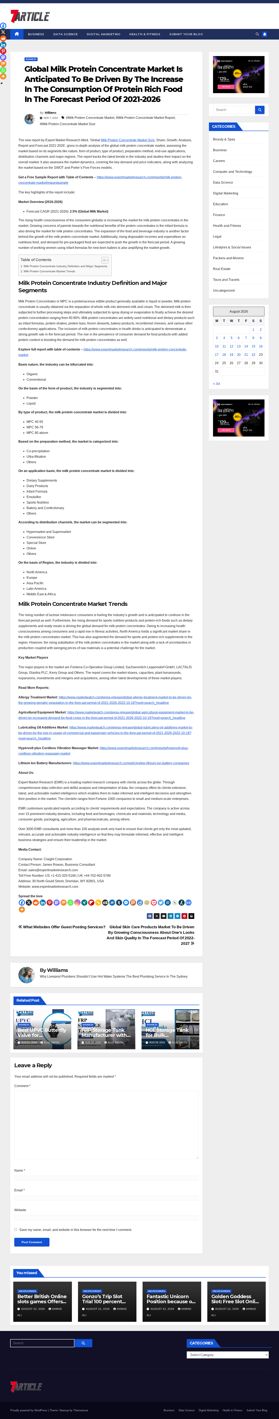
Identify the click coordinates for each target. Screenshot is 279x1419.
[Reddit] (36, 903)
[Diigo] (140, 903)
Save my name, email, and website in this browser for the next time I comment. (75, 1230)
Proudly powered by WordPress (29, 1410)
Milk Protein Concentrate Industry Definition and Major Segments (65, 266)
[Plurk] (133, 903)
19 (231, 354)
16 (261, 346)
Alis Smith (51, 1042)
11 (224, 346)
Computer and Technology (232, 171)
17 (217, 354)
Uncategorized (224, 290)
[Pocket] (154, 903)
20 (239, 354)
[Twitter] (161, 903)
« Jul (216, 383)
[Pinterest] (50, 903)
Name (19, 1170)
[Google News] (188, 903)
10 (217, 346)
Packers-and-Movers (228, 258)
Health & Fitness (144, 34)
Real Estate (221, 269)
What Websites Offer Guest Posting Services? (64, 927)
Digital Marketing (104, 34)
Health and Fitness (227, 225)
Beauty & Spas (224, 139)
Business (36, 34)
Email (19, 1190)
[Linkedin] (43, 903)
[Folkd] (112, 903)
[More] (22, 909)
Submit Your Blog (186, 34)
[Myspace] (105, 903)
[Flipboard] (91, 903)
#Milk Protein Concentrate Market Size (67, 124)
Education (220, 204)
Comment (22, 1086)
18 (224, 354)
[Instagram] (77, 903)
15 (253, 346)
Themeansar (80, 1410)
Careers (219, 161)
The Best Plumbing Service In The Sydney (156, 976)
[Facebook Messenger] (126, 903)
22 (253, 354)
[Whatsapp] (70, 903)
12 (231, 346)
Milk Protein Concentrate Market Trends (49, 271)
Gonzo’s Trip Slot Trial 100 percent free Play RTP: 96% (104, 1301)
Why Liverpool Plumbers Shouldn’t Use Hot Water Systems (82, 976)
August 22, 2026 (33, 1309)
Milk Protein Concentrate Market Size (128, 140)
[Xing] (84, 903)
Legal (217, 236)
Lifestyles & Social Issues (232, 247)
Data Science (65, 34)
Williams (50, 113)
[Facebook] (22, 903)
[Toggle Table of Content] (102, 260)
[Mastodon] (57, 903)
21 (246, 354)
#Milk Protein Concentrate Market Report (145, 117)
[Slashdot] (182, 903)
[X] (29, 903)
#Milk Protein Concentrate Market (90, 117)
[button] (257, 34)
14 (246, 346)
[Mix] (63, 903)
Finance (219, 215)
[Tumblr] (119, 903)
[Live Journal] (175, 903)
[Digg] (168, 903)
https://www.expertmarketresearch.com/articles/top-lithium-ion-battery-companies (131, 763)
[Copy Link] (98, 903)
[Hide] (1, 83)
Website (20, 1210)
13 (239, 346)
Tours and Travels (226, 279)
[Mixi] (147, 903)
